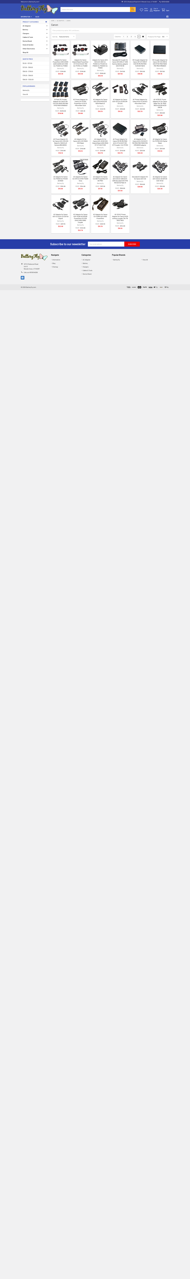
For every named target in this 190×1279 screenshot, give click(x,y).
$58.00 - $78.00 (28, 71)
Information (25, 17)
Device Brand (27, 41)
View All (25, 94)
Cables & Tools (28, 37)
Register (157, 10)
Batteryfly (26, 90)
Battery (25, 29)
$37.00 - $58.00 (28, 67)
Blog (37, 17)
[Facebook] (167, 16)
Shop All (25, 52)
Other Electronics (29, 49)
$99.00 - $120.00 (28, 79)
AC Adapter (27, 26)
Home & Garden (28, 45)
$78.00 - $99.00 (28, 75)
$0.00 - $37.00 (27, 63)
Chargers (26, 33)
